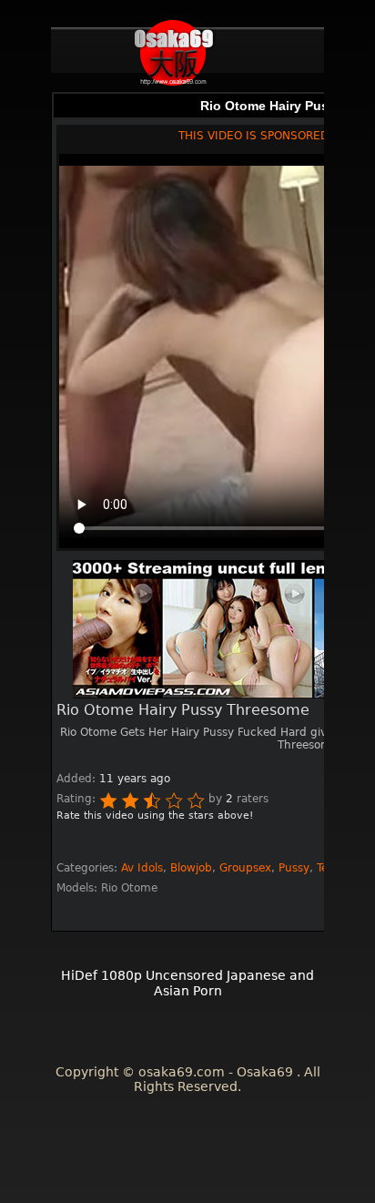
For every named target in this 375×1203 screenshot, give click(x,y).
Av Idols (142, 867)
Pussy (294, 867)
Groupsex (245, 867)
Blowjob (191, 867)
